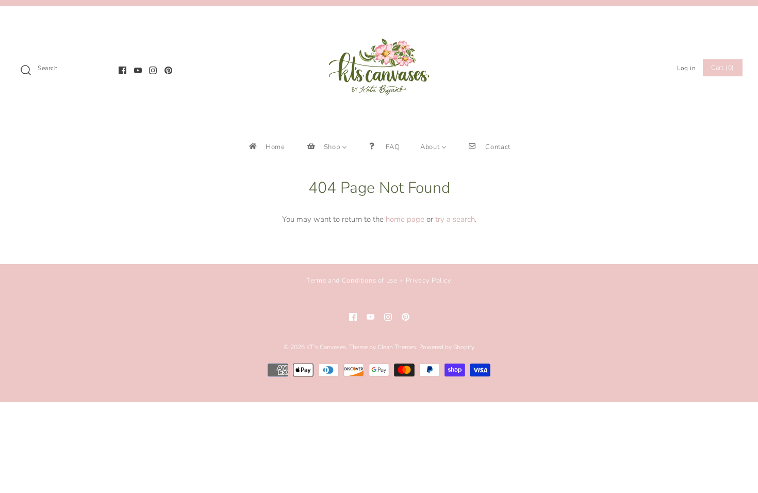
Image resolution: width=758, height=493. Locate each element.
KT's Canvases (326, 347)
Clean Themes (396, 347)
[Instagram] (153, 70)
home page (405, 219)
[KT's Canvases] (379, 23)
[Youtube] (138, 70)
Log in (686, 68)
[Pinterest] (168, 70)
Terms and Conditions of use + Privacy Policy (379, 280)
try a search (455, 219)
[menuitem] (266, 146)
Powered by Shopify (446, 347)
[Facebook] (122, 70)
